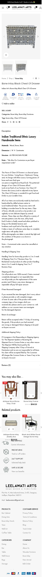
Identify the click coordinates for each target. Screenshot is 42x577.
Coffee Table (6, 533)
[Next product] (38, 78)
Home (4, 78)
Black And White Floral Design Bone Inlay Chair (31, 436)
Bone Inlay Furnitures (26, 114)
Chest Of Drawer (20, 118)
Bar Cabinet (6, 513)
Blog (24, 525)
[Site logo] (22, 8)
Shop (11, 78)
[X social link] (10, 122)
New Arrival (27, 560)
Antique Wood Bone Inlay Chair (11, 402)
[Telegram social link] (19, 122)
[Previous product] (33, 78)
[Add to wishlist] (13, 396)
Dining (4, 544)
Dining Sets (6, 517)
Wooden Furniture (29, 552)
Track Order (27, 529)
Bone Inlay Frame (31, 401)
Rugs (3, 560)
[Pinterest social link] (13, 122)
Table (4, 552)
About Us (26, 548)
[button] (4, 36)
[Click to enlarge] (6, 55)
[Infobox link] (13, 443)
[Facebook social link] (7, 122)
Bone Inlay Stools (8, 521)
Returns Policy (28, 521)
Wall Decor (6, 556)
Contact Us (27, 533)
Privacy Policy (28, 513)
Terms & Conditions (30, 517)
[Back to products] (36, 78)
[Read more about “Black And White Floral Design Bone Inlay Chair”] (29, 429)
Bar (3, 548)
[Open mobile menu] (3, 8)
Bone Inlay (19, 78)
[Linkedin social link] (16, 122)
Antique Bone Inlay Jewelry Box (11, 435)
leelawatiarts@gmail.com (15, 500)
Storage (5, 564)
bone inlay (9, 118)
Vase (3, 525)
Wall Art (5, 529)
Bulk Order (27, 564)
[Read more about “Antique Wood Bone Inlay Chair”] (9, 396)
